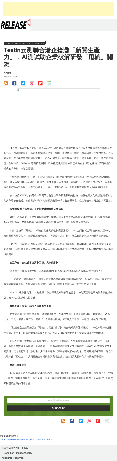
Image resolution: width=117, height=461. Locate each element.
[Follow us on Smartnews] (51, 84)
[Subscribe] (8, 84)
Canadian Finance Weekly (18, 453)
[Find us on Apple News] (34, 84)
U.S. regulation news (41, 439)
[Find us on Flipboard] (42, 84)
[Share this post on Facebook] (16, 84)
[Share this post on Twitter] (25, 84)
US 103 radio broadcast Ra (14, 439)
